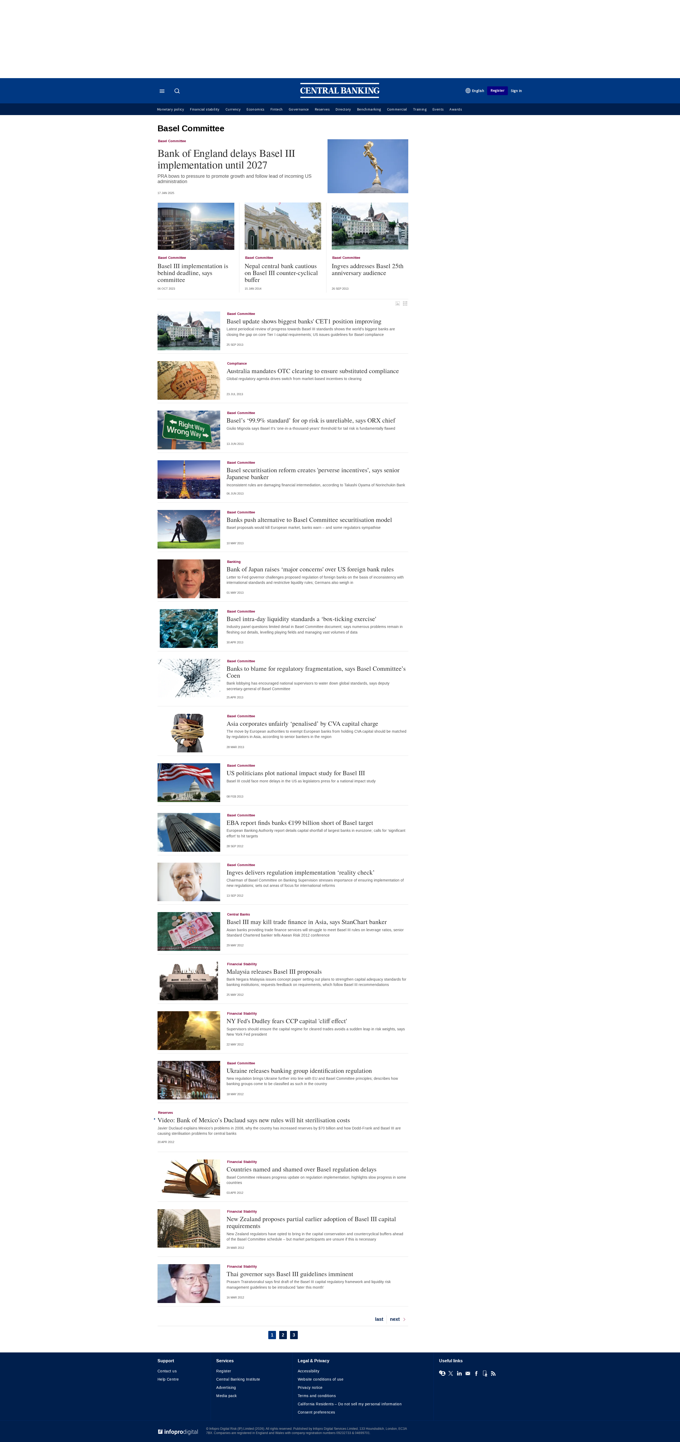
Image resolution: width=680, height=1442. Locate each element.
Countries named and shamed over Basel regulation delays (301, 1169)
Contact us (167, 1371)
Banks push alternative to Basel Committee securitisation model (309, 519)
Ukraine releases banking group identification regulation (299, 1070)
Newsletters (468, 1373)
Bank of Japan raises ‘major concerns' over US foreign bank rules (310, 569)
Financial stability (205, 109)
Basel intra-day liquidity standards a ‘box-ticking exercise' (301, 618)
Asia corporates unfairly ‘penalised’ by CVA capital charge (302, 723)
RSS (493, 1373)
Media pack (226, 1395)
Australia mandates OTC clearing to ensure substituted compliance (313, 370)
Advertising (226, 1387)
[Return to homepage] (340, 97)
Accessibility (308, 1371)
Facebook (476, 1373)
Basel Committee (172, 141)
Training (420, 109)
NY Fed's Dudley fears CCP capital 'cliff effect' (287, 1020)
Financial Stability (242, 964)
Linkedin (459, 1373)
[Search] (177, 91)
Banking (234, 561)
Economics (255, 109)
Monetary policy (170, 109)
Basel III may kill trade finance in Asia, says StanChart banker (307, 921)
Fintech (276, 109)
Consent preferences (316, 1412)
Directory (343, 109)
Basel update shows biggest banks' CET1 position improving (304, 321)
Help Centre (168, 1379)
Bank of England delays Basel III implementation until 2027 (226, 158)
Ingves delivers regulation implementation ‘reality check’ (301, 872)
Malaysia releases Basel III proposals (274, 971)
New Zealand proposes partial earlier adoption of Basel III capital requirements (311, 1222)
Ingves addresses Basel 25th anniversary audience (367, 269)
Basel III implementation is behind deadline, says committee (193, 272)
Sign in (516, 90)
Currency (233, 109)
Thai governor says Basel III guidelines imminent (290, 1273)
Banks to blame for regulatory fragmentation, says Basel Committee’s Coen (316, 672)
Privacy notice (310, 1387)
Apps (485, 1373)
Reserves (322, 109)
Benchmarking (369, 109)
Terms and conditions (317, 1395)
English (478, 90)
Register (497, 90)
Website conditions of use (321, 1379)
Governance (299, 109)
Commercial (397, 109)
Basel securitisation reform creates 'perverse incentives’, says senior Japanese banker (313, 473)
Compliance (237, 363)
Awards (455, 109)
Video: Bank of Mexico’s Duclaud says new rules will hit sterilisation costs (254, 1119)
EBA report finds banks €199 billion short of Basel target (300, 822)
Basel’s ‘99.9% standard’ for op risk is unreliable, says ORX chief (311, 420)
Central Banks (238, 914)
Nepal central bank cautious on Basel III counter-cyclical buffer (281, 272)
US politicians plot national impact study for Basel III (296, 772)
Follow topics (442, 1373)
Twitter (451, 1373)
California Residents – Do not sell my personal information (350, 1404)
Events (438, 109)
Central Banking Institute (238, 1379)
